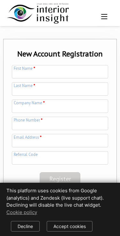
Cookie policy (21, 212)
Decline (25, 226)
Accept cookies (69, 226)
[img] (39, 11)
